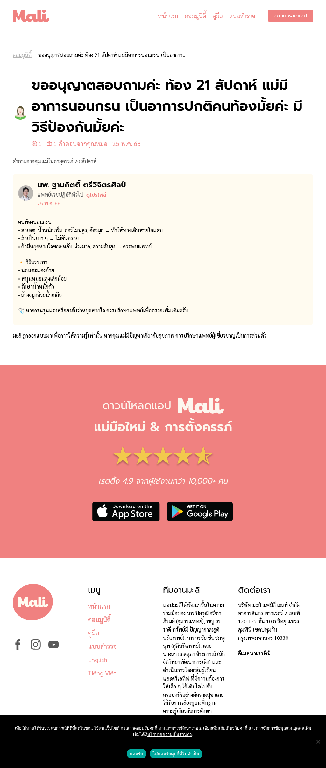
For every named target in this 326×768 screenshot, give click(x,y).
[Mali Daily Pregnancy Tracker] (36, 16)
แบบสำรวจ (242, 15)
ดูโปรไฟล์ (96, 195)
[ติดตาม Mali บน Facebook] (18, 647)
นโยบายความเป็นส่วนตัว (169, 734)
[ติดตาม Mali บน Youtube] (53, 647)
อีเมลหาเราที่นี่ (254, 653)
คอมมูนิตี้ (195, 15)
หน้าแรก (168, 15)
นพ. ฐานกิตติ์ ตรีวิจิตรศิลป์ (81, 185)
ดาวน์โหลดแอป (290, 16)
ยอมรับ (136, 753)
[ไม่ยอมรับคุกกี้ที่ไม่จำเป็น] (318, 741)
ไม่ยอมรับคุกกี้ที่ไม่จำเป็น (176, 753)
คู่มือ (217, 15)
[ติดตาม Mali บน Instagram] (36, 647)
